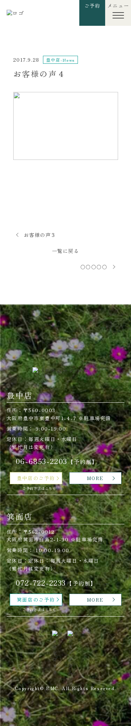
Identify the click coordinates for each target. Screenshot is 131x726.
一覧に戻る (65, 250)
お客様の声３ (40, 234)
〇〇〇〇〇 (94, 266)
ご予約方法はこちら (39, 488)
